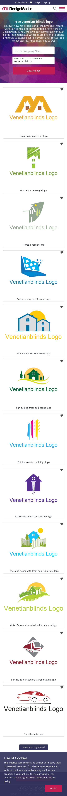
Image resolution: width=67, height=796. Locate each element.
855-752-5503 (21, 2)
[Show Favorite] (31, 2)
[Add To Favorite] (61, 88)
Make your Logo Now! (33, 747)
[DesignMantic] (17, 8)
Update (34, 70)
